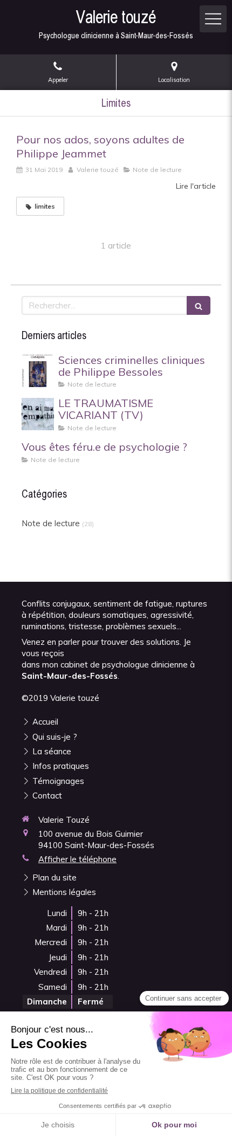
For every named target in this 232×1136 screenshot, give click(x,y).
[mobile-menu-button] (213, 18)
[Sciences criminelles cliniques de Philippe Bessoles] (38, 371)
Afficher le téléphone (77, 859)
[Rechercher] (198, 305)
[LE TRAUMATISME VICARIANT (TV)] (38, 414)
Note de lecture (51, 523)
